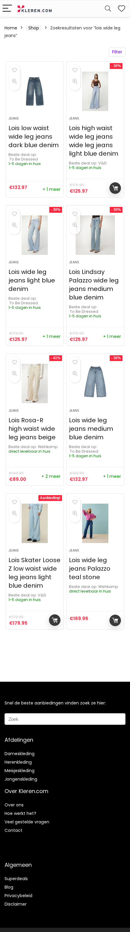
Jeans (13, 118)
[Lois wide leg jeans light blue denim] (34, 235)
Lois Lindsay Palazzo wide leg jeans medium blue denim (94, 285)
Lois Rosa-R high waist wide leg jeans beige (32, 428)
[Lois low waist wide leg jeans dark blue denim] (34, 91)
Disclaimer (16, 904)
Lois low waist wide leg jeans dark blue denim (33, 136)
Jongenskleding (21, 779)
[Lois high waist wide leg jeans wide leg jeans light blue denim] (95, 91)
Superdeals (16, 879)
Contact (13, 830)
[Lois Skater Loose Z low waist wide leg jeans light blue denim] (34, 523)
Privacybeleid (18, 896)
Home (11, 28)
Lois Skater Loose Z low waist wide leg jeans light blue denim (34, 573)
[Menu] (7, 9)
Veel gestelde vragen (27, 822)
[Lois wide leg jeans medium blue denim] (95, 383)
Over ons (14, 805)
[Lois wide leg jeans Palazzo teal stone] (95, 523)
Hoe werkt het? (20, 813)
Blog (9, 887)
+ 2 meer (50, 476)
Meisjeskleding (19, 771)
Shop (33, 28)
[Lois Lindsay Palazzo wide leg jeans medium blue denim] (95, 235)
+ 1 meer (51, 189)
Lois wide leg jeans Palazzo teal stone (89, 568)
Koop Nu (115, 188)
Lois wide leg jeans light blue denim (31, 280)
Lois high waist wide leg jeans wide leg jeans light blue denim (93, 141)
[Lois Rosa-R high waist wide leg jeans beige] (34, 383)
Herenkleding (18, 762)
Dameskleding (19, 754)
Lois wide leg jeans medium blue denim (91, 428)
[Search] (108, 9)
